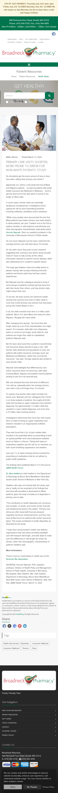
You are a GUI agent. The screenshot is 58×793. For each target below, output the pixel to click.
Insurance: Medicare (40, 643)
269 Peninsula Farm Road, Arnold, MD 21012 (29, 20)
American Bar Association (17, 559)
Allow (12, 787)
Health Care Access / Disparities (16, 643)
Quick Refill (45, 39)
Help (21, 39)
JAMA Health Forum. (15, 467)
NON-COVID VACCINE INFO (11, 710)
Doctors (26, 648)
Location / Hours (14, 42)
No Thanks (32, 787)
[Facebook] (54, 34)
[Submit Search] (49, 95)
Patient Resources (27, 76)
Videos (31, 102)
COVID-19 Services (9, 723)
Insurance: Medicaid (11, 648)
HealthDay (20, 614)
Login (41, 42)
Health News (15, 102)
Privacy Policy (8, 735)
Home (13, 76)
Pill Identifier (31, 39)
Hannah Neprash (13, 232)
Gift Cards (6, 719)
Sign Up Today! (30, 42)
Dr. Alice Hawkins (13, 473)
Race (34, 648)
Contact (5, 727)
